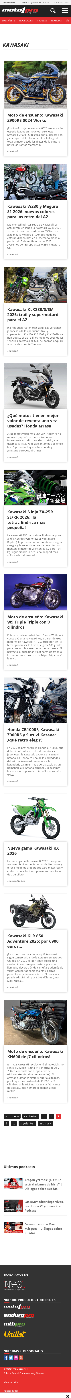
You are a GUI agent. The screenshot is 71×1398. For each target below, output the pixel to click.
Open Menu (64, 11)
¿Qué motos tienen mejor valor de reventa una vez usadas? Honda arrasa (33, 420)
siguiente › (27, 1123)
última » (45, 1123)
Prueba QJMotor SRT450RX (35, 2)
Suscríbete (8, 20)
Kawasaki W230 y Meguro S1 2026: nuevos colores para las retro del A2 (32, 211)
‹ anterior (30, 1116)
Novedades (26, 20)
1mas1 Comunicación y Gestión (28, 1373)
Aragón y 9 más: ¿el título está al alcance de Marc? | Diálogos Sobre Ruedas (43, 1184)
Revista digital (11, 1390)
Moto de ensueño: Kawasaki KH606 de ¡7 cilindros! (35, 1053)
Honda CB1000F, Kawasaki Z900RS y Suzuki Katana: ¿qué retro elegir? (33, 734)
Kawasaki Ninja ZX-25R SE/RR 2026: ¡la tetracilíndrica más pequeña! (30, 519)
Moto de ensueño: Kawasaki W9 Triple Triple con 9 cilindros (35, 622)
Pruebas (42, 20)
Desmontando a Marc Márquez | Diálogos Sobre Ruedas (43, 1228)
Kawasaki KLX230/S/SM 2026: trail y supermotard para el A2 (32, 314)
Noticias (56, 20)
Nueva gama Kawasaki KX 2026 (33, 850)
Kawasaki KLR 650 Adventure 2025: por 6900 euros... (33, 941)
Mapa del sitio (11, 1382)
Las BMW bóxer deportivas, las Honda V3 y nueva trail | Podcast (45, 1206)
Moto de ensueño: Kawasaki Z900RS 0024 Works (35, 117)
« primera (12, 1116)
